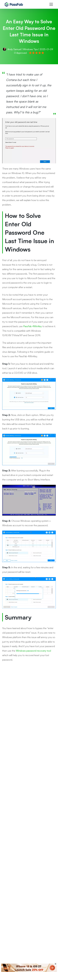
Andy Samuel (14, 49)
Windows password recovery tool (33, 650)
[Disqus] (29, 712)
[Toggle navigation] (51, 4)
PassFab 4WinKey (32, 326)
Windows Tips (30, 49)
